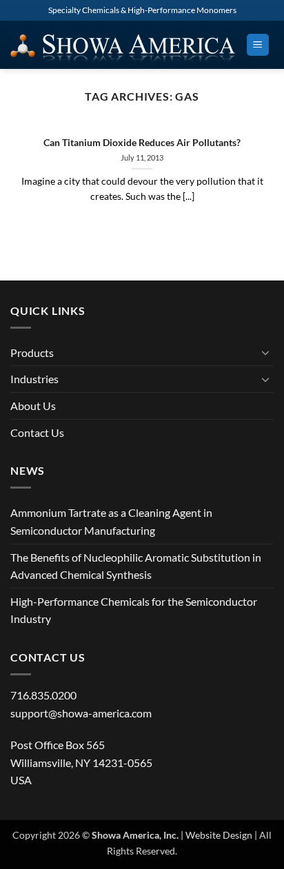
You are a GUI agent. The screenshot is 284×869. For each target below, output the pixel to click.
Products (32, 352)
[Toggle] (265, 352)
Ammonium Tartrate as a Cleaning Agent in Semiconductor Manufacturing (111, 521)
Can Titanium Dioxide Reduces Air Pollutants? (142, 142)
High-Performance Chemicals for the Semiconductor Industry (133, 610)
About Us (33, 405)
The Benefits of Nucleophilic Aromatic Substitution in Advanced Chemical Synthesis (135, 566)
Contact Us (37, 432)
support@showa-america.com (81, 712)
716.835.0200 (43, 695)
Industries (34, 378)
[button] (258, 45)
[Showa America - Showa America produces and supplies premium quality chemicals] (122, 44)
